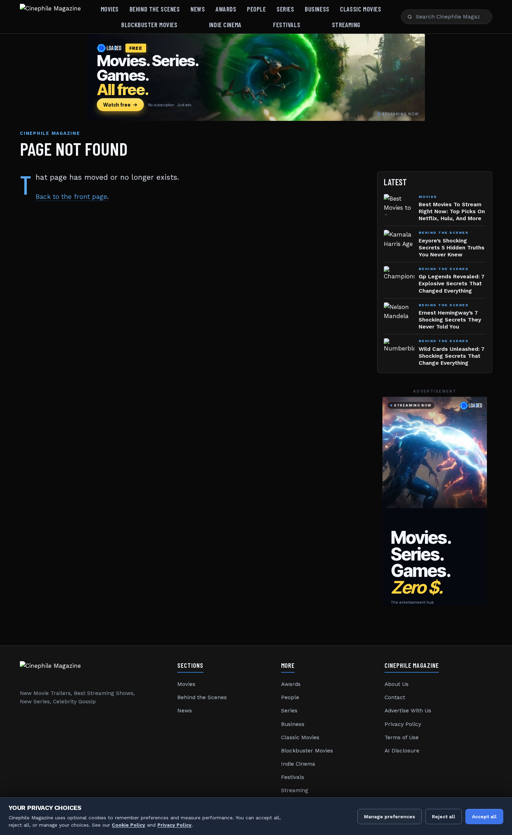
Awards (226, 9)
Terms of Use (402, 737)
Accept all (484, 816)
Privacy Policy (403, 724)
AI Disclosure (402, 751)
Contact (395, 697)
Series (285, 9)
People (256, 9)
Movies (110, 9)
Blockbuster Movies (149, 25)
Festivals (286, 25)
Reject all (443, 816)
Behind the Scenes (155, 9)
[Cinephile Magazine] (50, 17)
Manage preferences (389, 816)
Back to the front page (71, 197)
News (198, 9)
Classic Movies (360, 9)
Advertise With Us (408, 711)
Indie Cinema (225, 25)
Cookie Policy (128, 825)
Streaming (346, 25)
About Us (397, 684)
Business (317, 9)
